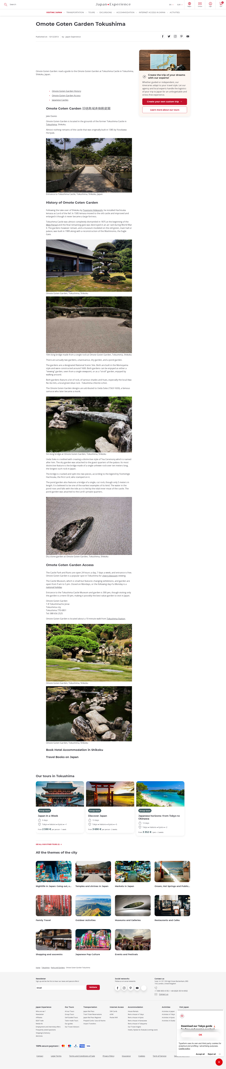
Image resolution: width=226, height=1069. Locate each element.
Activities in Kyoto (168, 1017)
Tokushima (51, 124)
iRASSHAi (39, 1036)
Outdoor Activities (85, 920)
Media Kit (39, 1024)
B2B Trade (40, 1021)
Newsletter (40, 1014)
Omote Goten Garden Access (66, 95)
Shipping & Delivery (43, 1033)
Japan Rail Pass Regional (92, 1017)
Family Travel (43, 920)
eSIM (111, 1014)
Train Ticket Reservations (92, 1014)
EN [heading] (170, 5)
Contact (39, 1056)
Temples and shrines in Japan (91, 886)
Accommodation (125, 12)
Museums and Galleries (128, 920)
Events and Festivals (126, 954)
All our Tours (69, 1011)
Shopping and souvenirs (49, 954)
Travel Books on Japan (62, 757)
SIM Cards (113, 1011)
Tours (91, 12)
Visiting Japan (54, 12)
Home (38, 968)
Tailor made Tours (71, 1021)
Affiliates (39, 1017)
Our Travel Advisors (72, 1027)
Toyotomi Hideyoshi (93, 210)
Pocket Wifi (114, 1017)
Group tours (44, 810)
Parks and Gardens (58, 968)
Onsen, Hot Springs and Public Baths (172, 886)
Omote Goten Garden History (66, 91)
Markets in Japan (124, 886)
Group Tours (69, 1014)
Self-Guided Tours (71, 1017)
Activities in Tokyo (168, 1014)
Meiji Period (52, 224)
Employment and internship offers (48, 1027)
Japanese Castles (60, 100)
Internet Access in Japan (152, 12)
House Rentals (133, 1011)
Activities (175, 12)
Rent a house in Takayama (137, 1024)
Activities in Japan (168, 1011)
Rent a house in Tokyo (136, 1014)
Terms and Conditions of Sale (82, 1056)
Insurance (126, 1056)
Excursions (106, 12)
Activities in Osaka (168, 1021)
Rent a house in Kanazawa (137, 1021)
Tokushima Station (116, 618)
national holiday (54, 587)
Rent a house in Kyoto (135, 1017)
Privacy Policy (108, 1056)
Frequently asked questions (46, 1030)
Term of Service (159, 1056)
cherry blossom (110, 575)
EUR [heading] (178, 5)
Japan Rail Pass (88, 1011)
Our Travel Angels (134, 1027)
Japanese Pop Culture (87, 954)
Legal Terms (56, 1056)
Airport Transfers (89, 1024)
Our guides (69, 1024)
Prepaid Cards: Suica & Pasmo (94, 1021)
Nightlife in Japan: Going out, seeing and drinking (54, 886)
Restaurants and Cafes (167, 920)
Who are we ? (41, 1011)
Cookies (141, 1056)
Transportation (75, 12)
